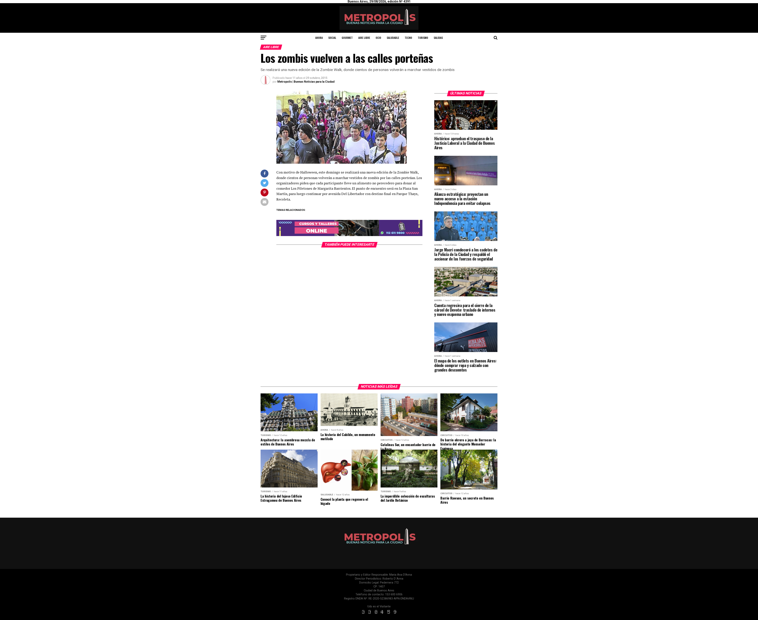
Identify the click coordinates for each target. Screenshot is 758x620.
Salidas (438, 37)
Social (332, 37)
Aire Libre (364, 37)
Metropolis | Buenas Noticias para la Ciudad (306, 81)
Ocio (378, 37)
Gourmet (347, 37)
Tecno (408, 37)
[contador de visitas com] (379, 614)
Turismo (423, 37)
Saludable (393, 37)
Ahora (319, 37)
